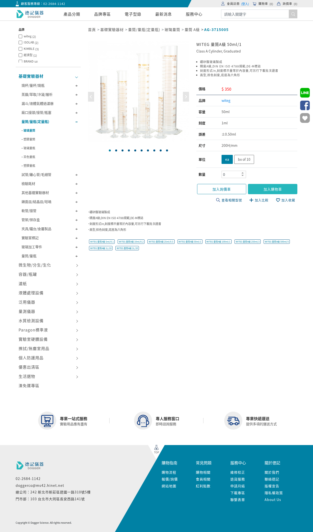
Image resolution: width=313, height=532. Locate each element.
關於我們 (272, 472)
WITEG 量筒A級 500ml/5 (277, 241)
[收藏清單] (305, 118)
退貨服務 (237, 479)
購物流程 (169, 472)
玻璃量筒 (29, 130)
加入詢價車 (221, 189)
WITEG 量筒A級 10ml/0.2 (131, 241)
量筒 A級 (192, 29)
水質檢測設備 (31, 320)
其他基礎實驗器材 (35, 192)
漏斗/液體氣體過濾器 (38, 103)
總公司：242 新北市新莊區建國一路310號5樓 (53, 491)
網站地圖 (169, 485)
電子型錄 (133, 14)
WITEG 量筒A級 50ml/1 (190, 241)
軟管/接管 (29, 210)
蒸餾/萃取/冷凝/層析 (37, 94)
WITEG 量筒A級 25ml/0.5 (161, 241)
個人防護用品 (31, 358)
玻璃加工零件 (32, 246)
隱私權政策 (274, 492)
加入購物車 (273, 189)
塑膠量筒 (29, 139)
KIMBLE (31, 48)
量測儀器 (27, 311)
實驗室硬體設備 (33, 339)
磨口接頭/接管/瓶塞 (36, 112)
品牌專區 (102, 14)
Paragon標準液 (33, 330)
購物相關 (203, 472)
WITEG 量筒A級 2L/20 (127, 248)
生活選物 (27, 376)
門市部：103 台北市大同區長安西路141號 (50, 498)
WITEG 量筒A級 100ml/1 (218, 241)
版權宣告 (272, 485)
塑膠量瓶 (29, 165)
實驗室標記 (30, 237)
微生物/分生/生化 (35, 265)
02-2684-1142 (54, 3)
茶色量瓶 (29, 157)
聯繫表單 (237, 499)
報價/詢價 (170, 479)
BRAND (31, 61)
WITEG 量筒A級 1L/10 (101, 248)
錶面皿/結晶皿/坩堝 (36, 201)
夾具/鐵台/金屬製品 (36, 228)
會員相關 (203, 479)
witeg (30, 36)
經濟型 (30, 55)
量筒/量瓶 (29, 255)
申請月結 (237, 485)
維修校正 (237, 472)
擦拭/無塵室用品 (34, 348)
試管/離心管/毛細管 (36, 174)
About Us (273, 499)
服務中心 (194, 14)
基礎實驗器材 (31, 76)
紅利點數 (203, 485)
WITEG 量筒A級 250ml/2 (248, 241)
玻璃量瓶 (29, 148)
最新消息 (163, 14)
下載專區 (237, 492)
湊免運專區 (29, 385)
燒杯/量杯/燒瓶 (33, 85)
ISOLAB (31, 42)
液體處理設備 (31, 293)
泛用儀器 (27, 302)
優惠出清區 (29, 367)
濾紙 (23, 283)
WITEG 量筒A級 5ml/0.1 (102, 241)
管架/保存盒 (31, 219)
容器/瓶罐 (28, 274)
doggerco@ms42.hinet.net (40, 485)
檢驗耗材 (28, 183)
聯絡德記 (272, 479)
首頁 (92, 29)
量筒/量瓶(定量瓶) (35, 121)
